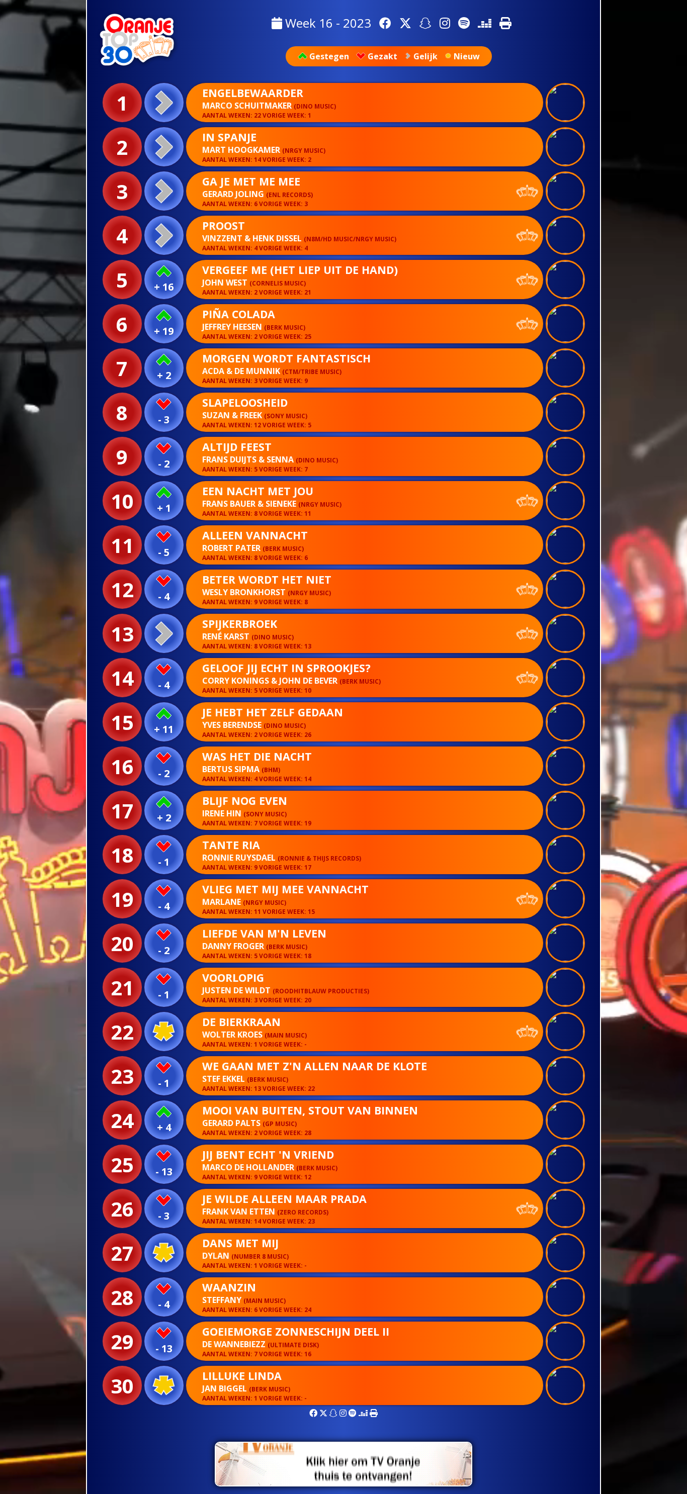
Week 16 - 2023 (326, 23)
